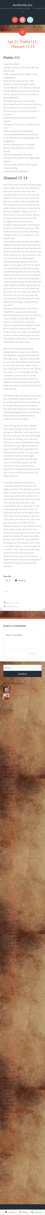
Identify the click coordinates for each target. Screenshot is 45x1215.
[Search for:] (22, 668)
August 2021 (11, 916)
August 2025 (11, 755)
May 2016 (10, 1127)
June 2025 (10, 762)
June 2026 (10, 722)
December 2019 (12, 983)
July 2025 (10, 758)
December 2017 (12, 1063)
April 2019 (10, 1009)
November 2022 (12, 866)
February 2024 (12, 815)
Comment (33, 653)
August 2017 (11, 1076)
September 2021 (13, 912)
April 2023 (10, 849)
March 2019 (11, 1013)
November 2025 (12, 745)
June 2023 (10, 842)
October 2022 (12, 869)
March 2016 (11, 1133)
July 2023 (10, 839)
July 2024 (10, 799)
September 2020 (13, 953)
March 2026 (11, 732)
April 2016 (10, 1130)
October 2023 (12, 829)
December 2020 (12, 943)
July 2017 (10, 1080)
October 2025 (12, 748)
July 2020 (10, 959)
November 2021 (12, 906)
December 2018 (12, 1023)
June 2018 (10, 1043)
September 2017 (13, 1073)
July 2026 (10, 718)
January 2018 (12, 1060)
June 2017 (10, 1083)
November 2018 (12, 1026)
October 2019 (12, 989)
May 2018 (10, 1046)
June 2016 (10, 1123)
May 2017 (10, 1086)
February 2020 (12, 976)
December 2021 (12, 902)
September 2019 (13, 993)
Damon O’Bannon (17, 688)
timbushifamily (16, 695)
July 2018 (10, 1040)
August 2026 (11, 715)
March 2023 (11, 852)
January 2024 (12, 819)
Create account (12, 1179)
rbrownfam (12, 606)
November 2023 (12, 825)
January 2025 (12, 779)
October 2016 (12, 1110)
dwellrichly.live (22, 5)
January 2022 (12, 899)
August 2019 (11, 996)
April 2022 (10, 889)
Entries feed (11, 1186)
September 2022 (13, 872)
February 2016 (12, 1137)
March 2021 (11, 933)
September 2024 (13, 792)
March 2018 (11, 1053)
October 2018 (12, 1030)
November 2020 (12, 946)
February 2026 (12, 735)
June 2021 (10, 922)
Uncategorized (12, 1163)
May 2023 (10, 846)
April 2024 (10, 809)
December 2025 (12, 742)
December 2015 (12, 1143)
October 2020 (12, 949)
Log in (9, 1182)
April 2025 (10, 769)
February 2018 (12, 1056)
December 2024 (12, 782)
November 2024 (12, 785)
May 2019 (10, 1006)
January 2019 (12, 1020)
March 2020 (11, 973)
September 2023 (13, 832)
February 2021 (12, 936)
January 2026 (12, 738)
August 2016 (11, 1117)
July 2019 (10, 999)
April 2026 (10, 728)
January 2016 (12, 1140)
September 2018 (13, 1033)
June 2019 (10, 1003)
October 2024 (12, 789)
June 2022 (10, 882)
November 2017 (12, 1066)
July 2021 (10, 919)
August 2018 (11, 1036)
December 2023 (12, 822)
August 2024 (11, 795)
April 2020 (10, 969)
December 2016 (12, 1103)
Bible (8, 1159)
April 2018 (10, 1050)
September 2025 (13, 752)
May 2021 (10, 926)
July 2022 (10, 879)
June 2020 (10, 963)
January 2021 (12, 939)
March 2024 (11, 812)
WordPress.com (13, 1192)
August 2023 (11, 835)
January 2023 (12, 859)
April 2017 (10, 1090)
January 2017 (12, 1100)
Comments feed (12, 1189)
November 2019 (12, 986)
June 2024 (10, 802)
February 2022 (12, 896)
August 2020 (11, 956)
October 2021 (12, 909)
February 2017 (12, 1097)
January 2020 (12, 979)
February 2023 (12, 856)
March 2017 (11, 1093)
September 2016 (13, 1113)
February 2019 (12, 1016)
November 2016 (12, 1107)
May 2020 (10, 966)
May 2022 (10, 886)
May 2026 (10, 725)
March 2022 (11, 892)
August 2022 (11, 876)
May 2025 (10, 765)
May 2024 (10, 805)
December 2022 (12, 862)
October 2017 (12, 1070)
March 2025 (11, 772)
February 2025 (12, 775)
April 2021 (10, 929)
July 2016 (10, 1120)
